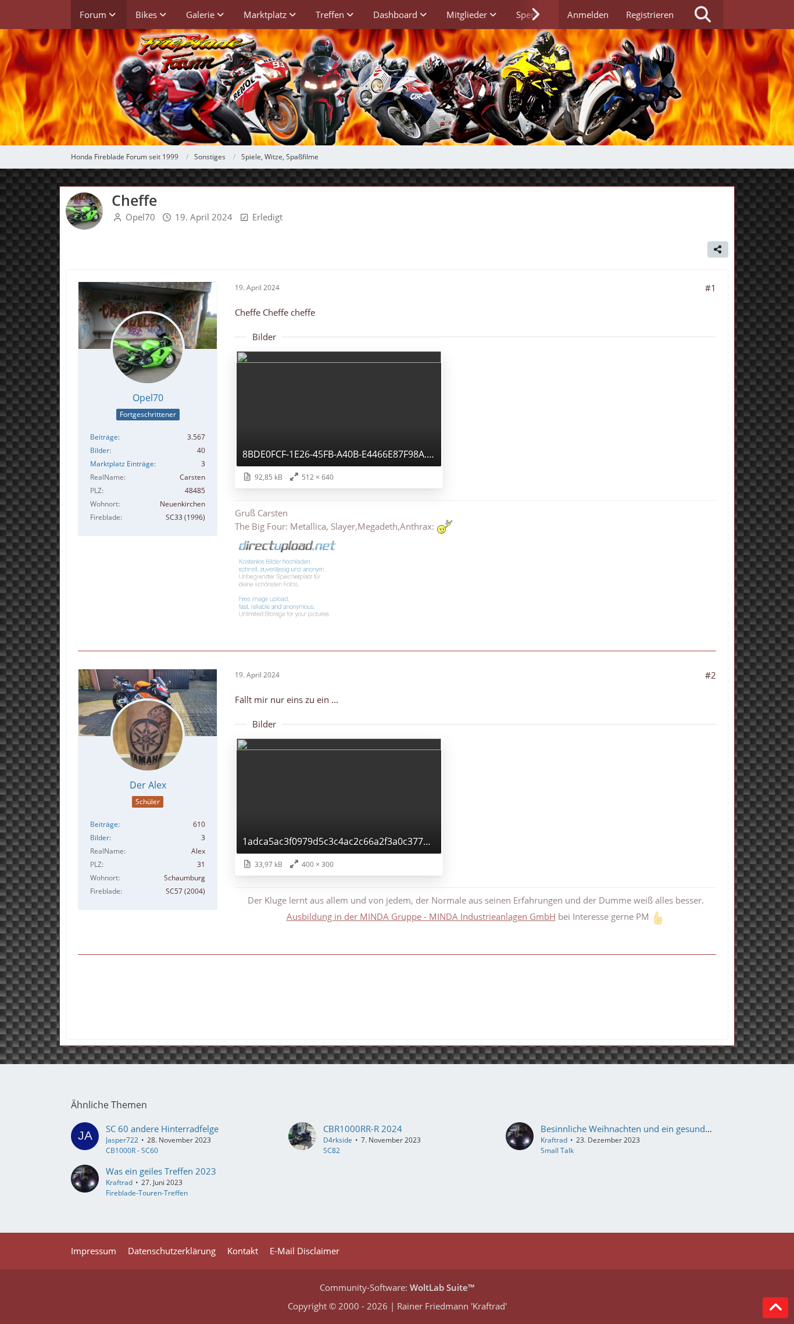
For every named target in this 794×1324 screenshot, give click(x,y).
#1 (710, 288)
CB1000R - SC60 (132, 1150)
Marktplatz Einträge (122, 464)
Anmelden (588, 14)
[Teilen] (717, 249)
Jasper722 (122, 1140)
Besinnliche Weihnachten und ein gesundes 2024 (639, 1128)
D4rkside (337, 1140)
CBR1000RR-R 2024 (362, 1128)
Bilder (99, 450)
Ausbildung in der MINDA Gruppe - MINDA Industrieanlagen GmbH (421, 916)
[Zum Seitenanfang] (775, 1307)
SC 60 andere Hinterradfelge (162, 1128)
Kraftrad (554, 1140)
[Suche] (702, 14)
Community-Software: (397, 1287)
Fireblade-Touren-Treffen (147, 1193)
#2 (710, 675)
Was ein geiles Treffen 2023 (161, 1171)
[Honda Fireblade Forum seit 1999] (397, 87)
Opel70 (140, 217)
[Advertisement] (397, 998)
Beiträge (104, 437)
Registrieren (650, 14)
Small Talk (557, 1150)
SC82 (331, 1150)
